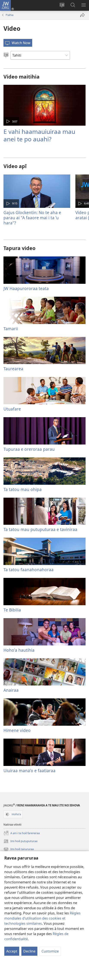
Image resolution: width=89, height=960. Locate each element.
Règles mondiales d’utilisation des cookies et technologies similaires (42, 918)
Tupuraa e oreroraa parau (29, 449)
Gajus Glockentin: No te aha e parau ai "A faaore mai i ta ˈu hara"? (32, 218)
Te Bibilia (12, 610)
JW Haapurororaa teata (26, 288)
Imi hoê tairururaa (18, 849)
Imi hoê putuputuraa (20, 841)
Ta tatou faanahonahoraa (28, 570)
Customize (50, 951)
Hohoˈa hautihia (19, 650)
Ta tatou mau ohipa (22, 489)
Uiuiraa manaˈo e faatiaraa (29, 770)
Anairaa (11, 690)
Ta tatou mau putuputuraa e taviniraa (40, 529)
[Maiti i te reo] (6, 55)
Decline (29, 951)
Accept (11, 951)
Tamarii (10, 329)
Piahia (9, 15)
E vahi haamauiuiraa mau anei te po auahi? (39, 135)
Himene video (17, 730)
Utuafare (12, 409)
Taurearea (13, 369)
